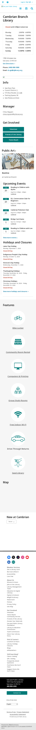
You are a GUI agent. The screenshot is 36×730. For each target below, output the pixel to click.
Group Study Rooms (18, 400)
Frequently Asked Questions (13, 662)
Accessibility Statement (18, 714)
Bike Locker (18, 328)
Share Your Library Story (13, 635)
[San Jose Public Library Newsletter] (13, 562)
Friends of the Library (14, 619)
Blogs (9, 648)
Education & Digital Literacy (13, 592)
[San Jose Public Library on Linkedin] (8, 562)
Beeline (5, 173)
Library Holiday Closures (12, 645)
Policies (9, 602)
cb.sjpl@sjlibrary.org (14, 70)
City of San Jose (11, 700)
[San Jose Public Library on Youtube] (27, 557)
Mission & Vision (12, 582)
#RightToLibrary (12, 597)
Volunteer (10, 612)
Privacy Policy (11, 604)
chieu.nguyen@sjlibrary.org (13, 114)
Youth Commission (13, 632)
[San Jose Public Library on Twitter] (13, 557)
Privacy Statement (23, 712)
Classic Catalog (12, 656)
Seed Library (18, 473)
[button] (2, 2)
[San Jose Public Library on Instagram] (22, 557)
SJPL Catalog (11, 659)
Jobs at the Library (13, 584)
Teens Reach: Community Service (13, 615)
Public (8, 150)
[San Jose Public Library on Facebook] (8, 557)
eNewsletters (11, 650)
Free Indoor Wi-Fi (18, 424)
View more (10, 238)
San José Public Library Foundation (14, 624)
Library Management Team (14, 588)
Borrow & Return (13, 572)
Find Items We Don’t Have (14, 666)
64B (20, 93)
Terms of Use (11, 712)
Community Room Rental (18, 352)
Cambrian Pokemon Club (20, 210)
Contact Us (17, 693)
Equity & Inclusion (13, 595)
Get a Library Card (13, 569)
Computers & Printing (18, 376)
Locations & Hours (13, 641)
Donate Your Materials (14, 621)
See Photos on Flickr (12, 98)
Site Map (10, 606)
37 (18, 93)
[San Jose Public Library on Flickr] (18, 557)
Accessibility (11, 574)
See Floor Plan (10, 88)
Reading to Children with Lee (21, 228)
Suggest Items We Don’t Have (13, 670)
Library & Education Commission (13, 628)
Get (9, 64)
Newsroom (11, 600)
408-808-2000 (12, 686)
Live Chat (10, 576)
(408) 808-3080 (13, 67)
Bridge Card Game (17, 219)
